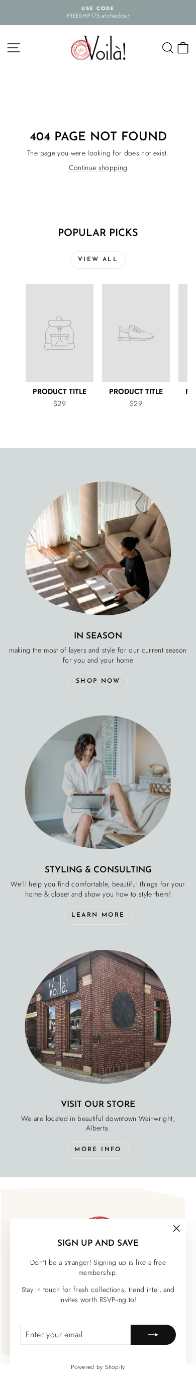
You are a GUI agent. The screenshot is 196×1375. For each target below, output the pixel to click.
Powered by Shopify (98, 1366)
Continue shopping (98, 168)
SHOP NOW (98, 681)
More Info (98, 1150)
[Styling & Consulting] (98, 782)
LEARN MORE (98, 915)
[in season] (98, 548)
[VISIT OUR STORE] (98, 1016)
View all (98, 260)
